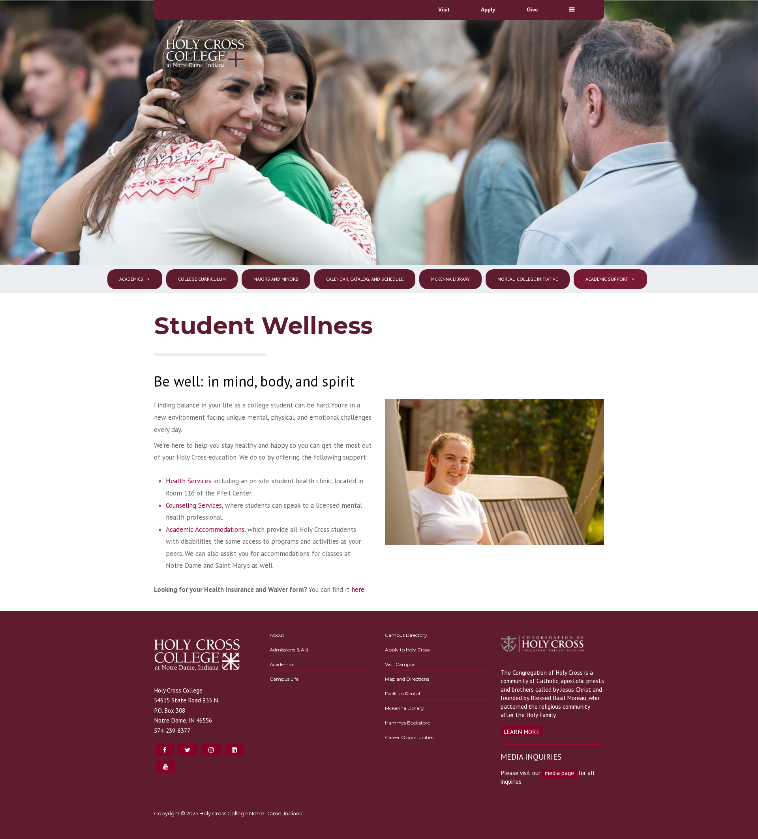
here (357, 589)
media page (559, 773)
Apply (488, 10)
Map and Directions (407, 679)
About (277, 635)
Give (532, 10)
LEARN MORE (521, 732)
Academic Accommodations (205, 529)
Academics (131, 279)
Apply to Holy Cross (407, 650)
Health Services (188, 481)
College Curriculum (202, 279)
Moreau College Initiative (527, 279)
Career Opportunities (409, 737)
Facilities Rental (402, 693)
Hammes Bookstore (407, 723)
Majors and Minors (275, 279)
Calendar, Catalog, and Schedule (364, 279)
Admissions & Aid (289, 650)
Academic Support (606, 279)
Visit (443, 10)
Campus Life (284, 679)
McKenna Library (450, 279)
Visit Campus (400, 664)
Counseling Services (194, 505)
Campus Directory (406, 635)
